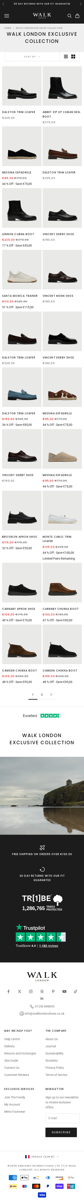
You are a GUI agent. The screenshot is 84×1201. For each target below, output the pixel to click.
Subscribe (61, 1132)
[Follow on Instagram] (31, 991)
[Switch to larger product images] (66, 56)
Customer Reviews (16, 1075)
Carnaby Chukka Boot (61, 609)
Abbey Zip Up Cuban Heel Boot (62, 114)
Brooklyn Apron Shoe (19, 537)
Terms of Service (56, 1075)
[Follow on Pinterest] (53, 991)
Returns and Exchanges (20, 1053)
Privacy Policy (54, 1067)
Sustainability (54, 1053)
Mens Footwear (14, 1111)
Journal (50, 1046)
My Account (12, 1104)
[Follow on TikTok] (75, 991)
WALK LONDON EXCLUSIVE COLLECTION (39, 28)
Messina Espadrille (17, 172)
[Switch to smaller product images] (73, 56)
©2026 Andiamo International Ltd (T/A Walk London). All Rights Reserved (42, 1167)
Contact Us (11, 1067)
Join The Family (14, 1097)
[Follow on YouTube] (64, 991)
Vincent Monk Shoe (58, 296)
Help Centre (12, 1039)
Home (7, 28)
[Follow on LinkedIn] (42, 998)
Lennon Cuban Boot (18, 234)
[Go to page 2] (51, 694)
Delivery (9, 1046)
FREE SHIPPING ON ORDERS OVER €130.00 (42, 854)
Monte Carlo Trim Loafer (57, 539)
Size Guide (11, 1060)
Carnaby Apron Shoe (19, 609)
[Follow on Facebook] (8, 991)
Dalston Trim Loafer (18, 112)
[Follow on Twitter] (19, 991)
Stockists (51, 1060)
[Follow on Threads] (42, 991)
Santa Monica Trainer (20, 296)
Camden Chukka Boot (19, 670)
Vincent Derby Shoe (58, 234)
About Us (51, 1039)
